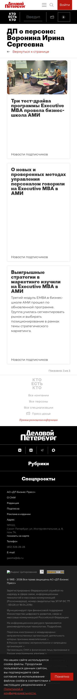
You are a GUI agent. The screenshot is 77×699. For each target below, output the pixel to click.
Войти (65, 5)
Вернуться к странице (30, 52)
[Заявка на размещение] (64, 17)
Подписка (13, 508)
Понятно (62, 676)
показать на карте (18, 535)
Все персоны (38, 401)
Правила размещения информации (38, 420)
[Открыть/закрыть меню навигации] (44, 5)
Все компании (38, 395)
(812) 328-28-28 (16, 546)
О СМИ (11, 497)
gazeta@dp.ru (15, 557)
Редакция (13, 503)
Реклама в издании (19, 514)
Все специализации (38, 407)
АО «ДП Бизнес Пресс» (21, 491)
